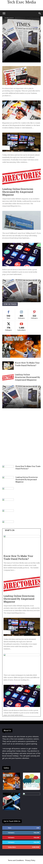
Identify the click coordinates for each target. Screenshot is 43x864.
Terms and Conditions (16, 860)
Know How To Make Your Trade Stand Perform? (27, 364)
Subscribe (21, 323)
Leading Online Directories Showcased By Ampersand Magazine (17, 191)
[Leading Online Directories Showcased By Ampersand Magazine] (21, 176)
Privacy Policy (30, 860)
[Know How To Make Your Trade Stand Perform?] (8, 365)
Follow (21, 311)
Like (8, 311)
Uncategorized (9, 18)
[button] (4, 13)
